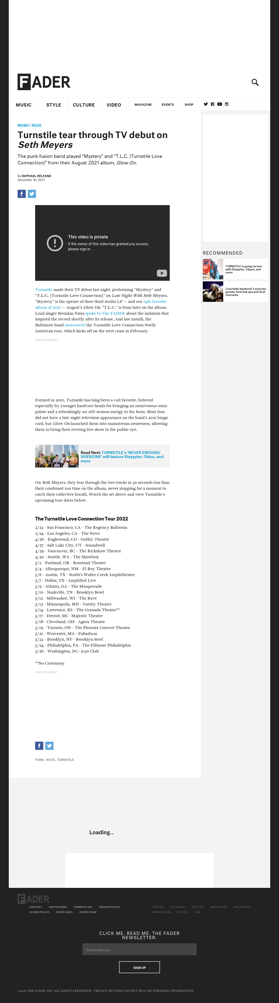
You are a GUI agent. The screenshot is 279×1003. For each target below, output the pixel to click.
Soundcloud (161, 912)
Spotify (182, 912)
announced (75, 325)
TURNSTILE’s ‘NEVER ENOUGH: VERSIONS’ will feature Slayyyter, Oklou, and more (122, 456)
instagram (226, 104)
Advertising (58, 906)
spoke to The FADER (105, 313)
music (23, 124)
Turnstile (43, 289)
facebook (212, 104)
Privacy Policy (109, 906)
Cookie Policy (39, 912)
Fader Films (88, 912)
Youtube (198, 906)
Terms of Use (83, 906)
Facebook (178, 906)
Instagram (219, 906)
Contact (35, 906)
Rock (36, 124)
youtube (219, 104)
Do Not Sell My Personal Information (159, 991)
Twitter (206, 104)
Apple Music (242, 906)
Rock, (51, 759)
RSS (197, 912)
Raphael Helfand (36, 175)
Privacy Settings (109, 991)
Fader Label (64, 912)
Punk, (40, 759)
